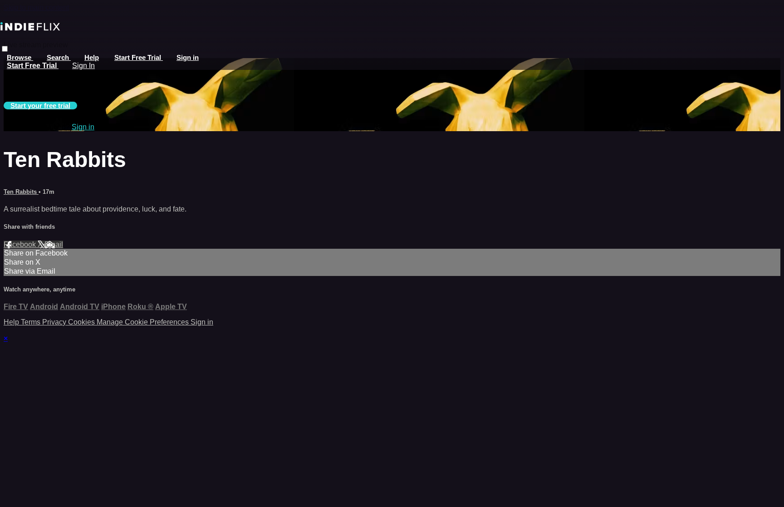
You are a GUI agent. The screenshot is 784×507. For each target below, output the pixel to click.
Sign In (83, 65)
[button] (5, 49)
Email (53, 244)
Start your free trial (40, 105)
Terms (31, 322)
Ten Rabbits (21, 191)
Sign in (187, 57)
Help (91, 57)
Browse (20, 57)
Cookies (82, 322)
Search (59, 57)
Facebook (21, 244)
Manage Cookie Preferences (144, 322)
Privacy (55, 322)
